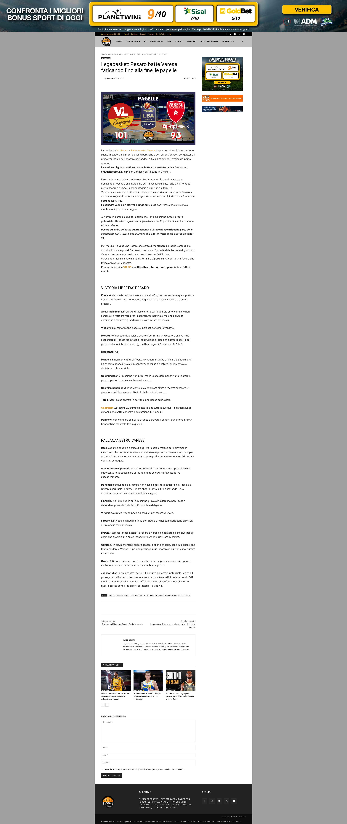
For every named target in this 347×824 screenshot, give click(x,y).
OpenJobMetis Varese (155, 595)
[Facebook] (226, 34)
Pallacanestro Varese (143, 150)
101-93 (127, 267)
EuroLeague (156, 41)
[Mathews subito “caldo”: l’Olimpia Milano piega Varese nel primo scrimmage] (148, 680)
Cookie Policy (160, 34)
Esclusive (227, 41)
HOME (119, 41)
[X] (239, 34)
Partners (151, 34)
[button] (242, 41)
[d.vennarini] (103, 78)
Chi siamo (134, 34)
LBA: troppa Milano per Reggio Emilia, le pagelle (122, 624)
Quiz (169, 34)
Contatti (143, 34)
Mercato (191, 41)
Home (103, 54)
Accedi (126, 34)
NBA (169, 41)
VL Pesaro (122, 150)
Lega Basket (132, 41)
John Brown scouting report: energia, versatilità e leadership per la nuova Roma (180, 696)
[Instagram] (230, 34)
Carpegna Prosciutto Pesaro (118, 595)
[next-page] (107, 705)
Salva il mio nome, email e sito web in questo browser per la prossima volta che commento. (145, 769)
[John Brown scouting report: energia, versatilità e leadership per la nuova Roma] (180, 680)
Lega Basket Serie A (138, 595)
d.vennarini (111, 78)
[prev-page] (103, 705)
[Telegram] (235, 34)
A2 (145, 41)
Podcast (179, 41)
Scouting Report (209, 41)
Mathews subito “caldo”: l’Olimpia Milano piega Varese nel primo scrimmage (147, 696)
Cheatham (107, 407)
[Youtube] (244, 34)
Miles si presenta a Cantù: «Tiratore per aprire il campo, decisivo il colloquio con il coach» (115, 696)
